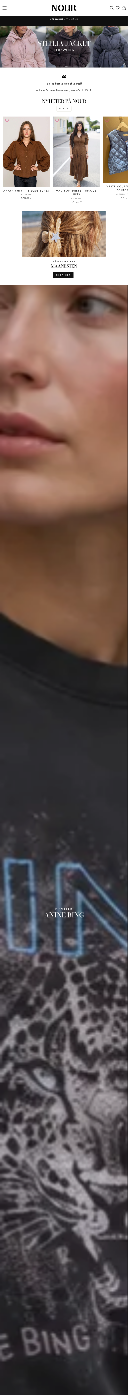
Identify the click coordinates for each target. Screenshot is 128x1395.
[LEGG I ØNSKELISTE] (7, 120)
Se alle (64, 109)
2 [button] (59, 66)
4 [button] (76, 66)
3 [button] (68, 66)
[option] (64, 21)
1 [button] (51, 66)
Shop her (63, 275)
